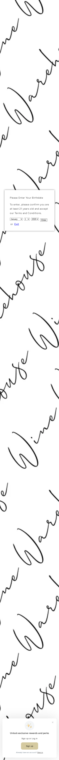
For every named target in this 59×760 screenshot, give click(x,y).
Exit (16, 224)
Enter (43, 220)
